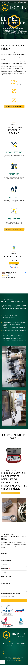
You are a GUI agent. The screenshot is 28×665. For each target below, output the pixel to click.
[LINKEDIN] (15, 648)
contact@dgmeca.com (20, 2)
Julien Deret (18, 660)
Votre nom (4, 553)
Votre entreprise (6, 561)
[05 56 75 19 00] (5, 1)
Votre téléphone (6, 576)
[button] (3, 510)
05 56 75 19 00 (5, 2)
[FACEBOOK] (12, 648)
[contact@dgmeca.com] (19, 1)
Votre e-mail (5, 568)
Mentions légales (16, 658)
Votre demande (5, 584)
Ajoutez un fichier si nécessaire (10, 594)
